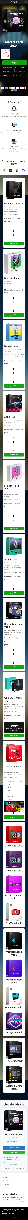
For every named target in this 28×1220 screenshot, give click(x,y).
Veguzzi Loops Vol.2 (14, 981)
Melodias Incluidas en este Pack (14, 291)
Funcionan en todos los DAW (14, 163)
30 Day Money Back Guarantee (13, 75)
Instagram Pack (14, 1032)
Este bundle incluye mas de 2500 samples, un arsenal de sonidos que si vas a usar (14, 134)
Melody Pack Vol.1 (11, 487)
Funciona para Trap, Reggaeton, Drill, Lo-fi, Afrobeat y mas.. (14, 150)
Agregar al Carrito (15, 62)
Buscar (5, 1177)
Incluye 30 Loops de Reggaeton (13, 637)
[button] (2, 1)
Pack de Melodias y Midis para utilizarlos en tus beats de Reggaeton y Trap (12, 494)
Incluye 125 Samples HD (11, 425)
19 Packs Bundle (10, 1162)
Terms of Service (7, 1188)
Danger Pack (11, 346)
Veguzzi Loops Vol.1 (14, 953)
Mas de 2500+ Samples (14, 130)
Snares (8, 790)
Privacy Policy (6, 1184)
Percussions (10, 799)
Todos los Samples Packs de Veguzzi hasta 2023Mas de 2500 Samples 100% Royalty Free (14, 69)
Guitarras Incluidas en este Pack (12, 220)
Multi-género (14, 146)
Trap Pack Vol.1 (12, 767)
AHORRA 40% (14, 1138)
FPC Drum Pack (14, 1061)
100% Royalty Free (14, 114)
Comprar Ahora (14, 1152)
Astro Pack (10, 417)
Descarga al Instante (11, 1164)
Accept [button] (14, 1217)
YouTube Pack (13, 923)
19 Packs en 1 (14, 102)
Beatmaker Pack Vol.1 (14, 897)
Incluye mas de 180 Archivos (12, 499)
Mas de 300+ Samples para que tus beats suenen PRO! (13, 350)
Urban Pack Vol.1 (14, 846)
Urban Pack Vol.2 (14, 871)
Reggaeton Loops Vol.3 (13, 625)
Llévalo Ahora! (14, 1104)
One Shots (10, 796)
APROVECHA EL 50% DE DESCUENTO (6, 54)
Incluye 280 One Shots (10, 711)
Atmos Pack (10, 560)
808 (8, 793)
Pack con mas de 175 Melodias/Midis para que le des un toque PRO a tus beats (13, 284)
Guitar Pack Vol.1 (13, 203)
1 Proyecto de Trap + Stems (14, 781)
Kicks (8, 784)
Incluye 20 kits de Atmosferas (12, 572)
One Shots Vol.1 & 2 (13, 699)
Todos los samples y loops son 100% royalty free (14, 117)
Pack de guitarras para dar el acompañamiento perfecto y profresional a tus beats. (12, 209)
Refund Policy (6, 1180)
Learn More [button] (11, 1213)
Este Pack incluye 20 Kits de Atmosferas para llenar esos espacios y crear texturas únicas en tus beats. (13, 566)
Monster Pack (11, 278)
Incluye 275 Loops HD (10, 214)
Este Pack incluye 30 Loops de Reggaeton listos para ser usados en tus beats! (13, 632)
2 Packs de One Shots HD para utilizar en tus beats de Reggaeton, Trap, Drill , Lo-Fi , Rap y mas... (13, 706)
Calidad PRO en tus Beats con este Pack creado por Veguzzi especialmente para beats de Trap (13, 772)
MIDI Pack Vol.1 (14, 1007)
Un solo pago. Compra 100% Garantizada (14, 1168)
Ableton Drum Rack (14, 1087)
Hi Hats (9, 787)
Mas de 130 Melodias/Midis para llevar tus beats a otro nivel (13, 421)
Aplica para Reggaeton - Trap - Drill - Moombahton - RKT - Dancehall (14, 356)
